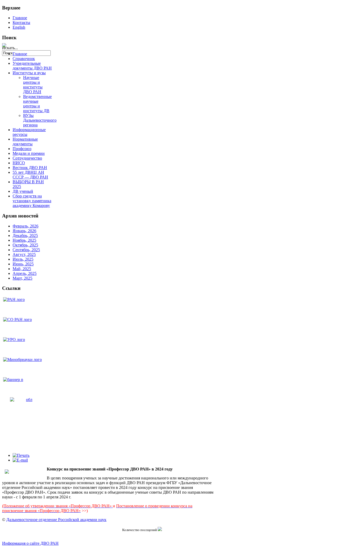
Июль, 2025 (23, 259)
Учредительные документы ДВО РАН (32, 65)
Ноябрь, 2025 (24, 240)
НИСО (19, 163)
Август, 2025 (24, 254)
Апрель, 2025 (25, 273)
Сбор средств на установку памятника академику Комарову (32, 201)
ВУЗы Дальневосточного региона (40, 120)
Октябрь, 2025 (25, 245)
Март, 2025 (22, 278)
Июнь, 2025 (23, 264)
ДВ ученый (23, 191)
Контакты (21, 22)
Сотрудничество (27, 158)
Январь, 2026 (24, 231)
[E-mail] (20, 460)
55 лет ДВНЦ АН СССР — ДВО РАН (30, 174)
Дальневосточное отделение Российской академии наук (56, 519)
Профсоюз (22, 148)
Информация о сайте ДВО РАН (30, 543)
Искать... (10, 48)
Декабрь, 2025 (25, 235)
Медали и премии (29, 153)
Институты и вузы (29, 73)
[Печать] (21, 455)
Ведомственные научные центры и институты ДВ (37, 103)
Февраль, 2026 (25, 226)
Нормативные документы (25, 141)
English (19, 27)
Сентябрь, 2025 (26, 249)
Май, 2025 (22, 268)
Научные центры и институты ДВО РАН (33, 84)
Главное (20, 18)
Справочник (24, 58)
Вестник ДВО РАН (30, 167)
